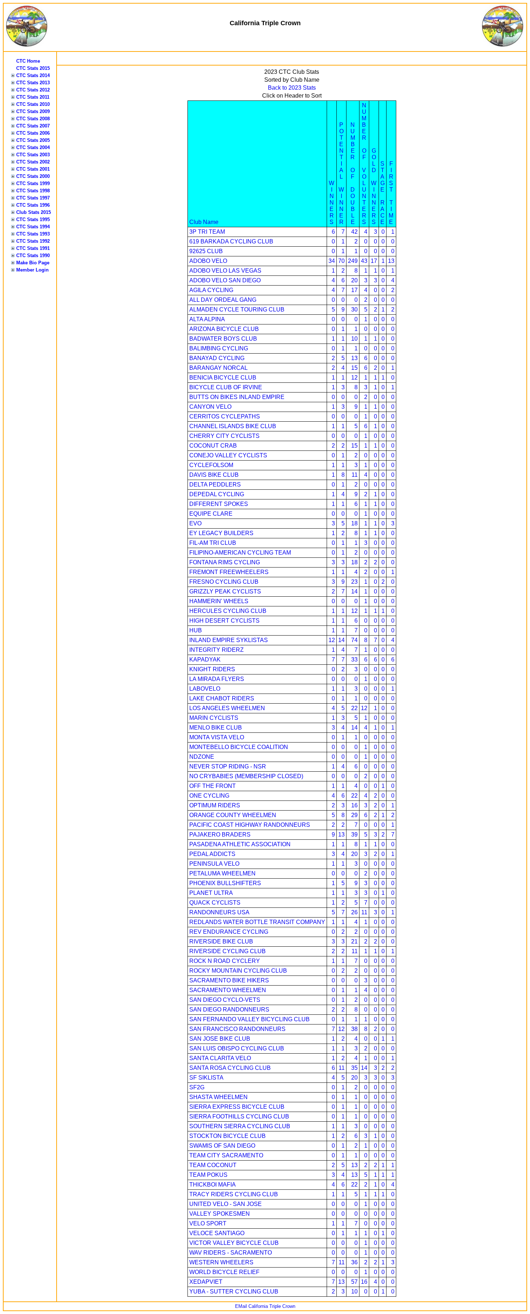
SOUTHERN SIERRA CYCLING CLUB (239, 1126)
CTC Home (28, 61)
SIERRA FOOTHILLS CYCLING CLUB (239, 1116)
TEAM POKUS (208, 1175)
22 (354, 708)
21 (354, 941)
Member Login (32, 270)
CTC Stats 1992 (33, 241)
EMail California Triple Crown (265, 1306)
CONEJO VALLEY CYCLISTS (228, 455)
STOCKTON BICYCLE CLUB (227, 1136)
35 (354, 1068)
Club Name (203, 222)
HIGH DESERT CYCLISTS (224, 621)
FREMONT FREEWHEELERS (229, 572)
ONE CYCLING (209, 796)
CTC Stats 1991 (33, 248)
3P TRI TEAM (207, 232)
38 (354, 1029)
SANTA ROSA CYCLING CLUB (230, 1068)
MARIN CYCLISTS (213, 718)
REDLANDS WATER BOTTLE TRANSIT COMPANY (257, 922)
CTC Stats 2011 (32, 97)
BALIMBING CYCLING (218, 348)
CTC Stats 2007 (33, 126)
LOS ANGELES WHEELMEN (227, 708)
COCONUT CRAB (213, 446)
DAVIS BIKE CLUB (214, 475)
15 (354, 368)
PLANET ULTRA (211, 893)
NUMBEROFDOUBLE (352, 173)
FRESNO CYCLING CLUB (224, 582)
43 (364, 261)
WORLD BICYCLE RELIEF (224, 1272)
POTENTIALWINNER (341, 173)
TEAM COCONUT (213, 1165)
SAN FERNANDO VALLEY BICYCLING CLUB (249, 1019)
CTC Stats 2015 (33, 68)
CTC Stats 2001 (33, 169)
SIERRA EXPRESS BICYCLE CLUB (236, 1107)
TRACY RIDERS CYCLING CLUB (233, 1194)
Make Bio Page (32, 262)
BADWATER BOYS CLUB (223, 339)
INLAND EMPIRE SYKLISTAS (228, 640)
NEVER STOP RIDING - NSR (227, 766)
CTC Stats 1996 (33, 205)
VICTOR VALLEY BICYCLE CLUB (234, 1243)
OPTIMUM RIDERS (214, 805)
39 (354, 834)
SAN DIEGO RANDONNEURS (229, 1009)
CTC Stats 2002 (33, 162)
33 (354, 659)
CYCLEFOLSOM (211, 465)
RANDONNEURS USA (219, 912)
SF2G (196, 1087)
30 (354, 309)
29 (354, 815)
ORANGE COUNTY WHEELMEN (232, 815)
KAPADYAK (205, 659)
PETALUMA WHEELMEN (222, 873)
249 (353, 261)
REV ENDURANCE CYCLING (228, 932)
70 (341, 261)
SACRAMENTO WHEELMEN (227, 990)
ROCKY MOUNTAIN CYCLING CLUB (238, 971)
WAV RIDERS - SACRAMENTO (230, 1253)
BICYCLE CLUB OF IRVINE (225, 387)
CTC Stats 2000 (33, 176)
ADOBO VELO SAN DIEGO (225, 280)
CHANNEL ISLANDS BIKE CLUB (232, 426)
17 (374, 261)
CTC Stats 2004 (33, 147)
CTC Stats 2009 (33, 111)
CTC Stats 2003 (33, 154)
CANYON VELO (210, 407)
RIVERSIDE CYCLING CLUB (227, 951)
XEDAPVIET (205, 1282)
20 (354, 280)
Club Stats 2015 (33, 212)
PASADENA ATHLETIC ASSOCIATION (240, 844)
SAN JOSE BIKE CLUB (219, 1039)
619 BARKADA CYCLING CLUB (231, 241)
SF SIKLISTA (206, 1078)
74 (354, 640)
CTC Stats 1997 (33, 198)
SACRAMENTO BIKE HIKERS (229, 980)
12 (354, 378)
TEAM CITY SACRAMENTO (226, 1155)
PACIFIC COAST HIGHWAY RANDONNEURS (249, 825)
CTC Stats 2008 (33, 118)
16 (354, 805)
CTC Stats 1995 (33, 219)
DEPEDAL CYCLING (216, 494)
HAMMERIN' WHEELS (218, 601)
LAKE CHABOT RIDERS (221, 698)
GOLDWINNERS (373, 186)
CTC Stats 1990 (33, 255)
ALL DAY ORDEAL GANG (222, 300)
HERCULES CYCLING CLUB (227, 611)
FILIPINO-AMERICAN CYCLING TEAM (240, 553)
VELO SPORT (207, 1223)
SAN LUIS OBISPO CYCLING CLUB (236, 1048)
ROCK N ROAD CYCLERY (224, 961)
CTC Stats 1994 (33, 226)
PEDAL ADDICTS (212, 854)
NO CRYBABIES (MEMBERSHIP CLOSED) (246, 776)
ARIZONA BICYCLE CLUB (224, 329)
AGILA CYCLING (211, 290)
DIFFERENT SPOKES (218, 504)
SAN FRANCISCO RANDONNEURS (237, 1029)
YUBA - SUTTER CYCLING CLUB (233, 1291)
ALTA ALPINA (207, 319)
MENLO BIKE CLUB (215, 728)
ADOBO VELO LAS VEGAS (225, 271)
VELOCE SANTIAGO (216, 1233)
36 (354, 1262)
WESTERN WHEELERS (221, 1262)
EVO (195, 523)
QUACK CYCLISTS (214, 903)
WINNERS (331, 202)
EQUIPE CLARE (211, 514)
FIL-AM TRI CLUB (212, 543)
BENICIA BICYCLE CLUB (222, 378)
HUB (195, 630)
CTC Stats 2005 (33, 140)
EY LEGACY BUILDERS (221, 533)
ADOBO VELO (208, 261)
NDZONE (201, 757)
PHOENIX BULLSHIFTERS (225, 883)
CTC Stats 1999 (33, 183)
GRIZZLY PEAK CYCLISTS (225, 591)
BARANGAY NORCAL (218, 368)
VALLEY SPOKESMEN (219, 1214)
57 (354, 1282)
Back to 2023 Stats (292, 88)
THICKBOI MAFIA (212, 1184)
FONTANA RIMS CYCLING (224, 562)
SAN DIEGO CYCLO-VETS (224, 1000)
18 (354, 523)
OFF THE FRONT (212, 786)
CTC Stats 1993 (33, 234)
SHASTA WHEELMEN (218, 1097)
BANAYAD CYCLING (216, 358)
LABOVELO (204, 689)
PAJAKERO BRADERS (220, 834)
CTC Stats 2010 (33, 104)
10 (354, 339)
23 (354, 582)
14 (354, 591)
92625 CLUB (206, 251)
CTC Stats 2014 (33, 75)
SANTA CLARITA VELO (220, 1058)
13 (391, 261)
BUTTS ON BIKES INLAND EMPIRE (236, 397)
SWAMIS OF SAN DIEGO (222, 1146)
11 (355, 475)
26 (354, 912)
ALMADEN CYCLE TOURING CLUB (236, 309)
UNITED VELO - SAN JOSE (225, 1204)
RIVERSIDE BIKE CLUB (221, 941)
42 (354, 232)
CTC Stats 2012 (33, 90)
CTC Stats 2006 (33, 133)
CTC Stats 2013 (33, 82)
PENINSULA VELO (214, 864)
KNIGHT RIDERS (212, 669)
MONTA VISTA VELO (216, 737)
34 (331, 261)
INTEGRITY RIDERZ (216, 650)
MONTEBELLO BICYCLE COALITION (238, 747)
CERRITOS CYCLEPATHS (224, 416)
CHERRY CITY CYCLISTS (224, 436)
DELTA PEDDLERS (215, 484)
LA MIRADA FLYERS (216, 679)
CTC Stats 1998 (33, 190)
